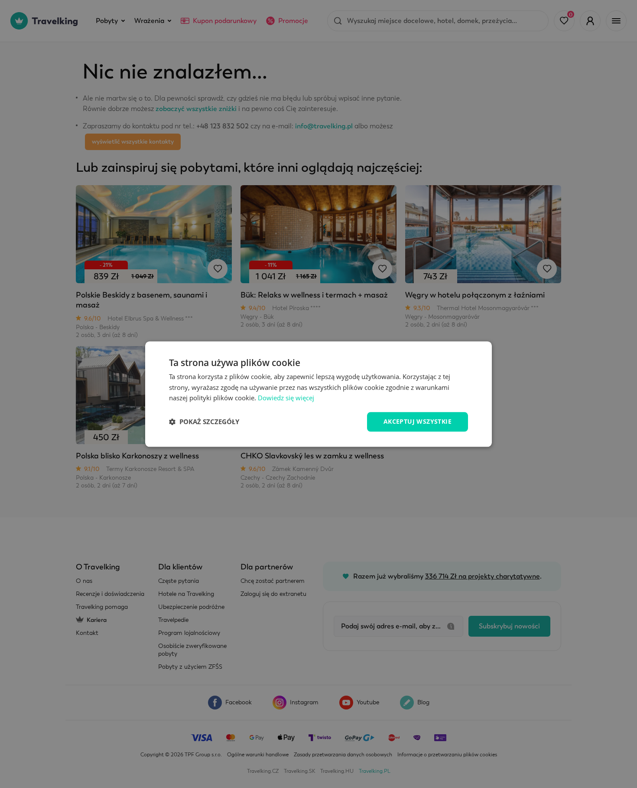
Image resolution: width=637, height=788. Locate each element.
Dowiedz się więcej (286, 398)
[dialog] (318, 394)
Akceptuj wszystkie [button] (418, 421)
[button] (204, 422)
